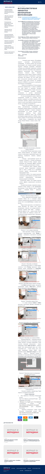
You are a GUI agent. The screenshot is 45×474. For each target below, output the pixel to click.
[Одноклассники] (25, 417)
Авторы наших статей (36, 468)
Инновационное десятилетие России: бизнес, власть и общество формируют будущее (9, 25)
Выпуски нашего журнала (21, 468)
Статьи (19, 6)
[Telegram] (30, 417)
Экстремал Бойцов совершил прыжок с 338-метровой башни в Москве (9, 11)
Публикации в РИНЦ (28, 470)
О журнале (13, 468)
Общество (26, 438)
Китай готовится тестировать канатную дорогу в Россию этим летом (9, 47)
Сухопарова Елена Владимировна (31, 18)
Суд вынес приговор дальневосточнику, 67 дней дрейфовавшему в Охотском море (9, 36)
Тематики (29, 468)
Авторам (21, 470)
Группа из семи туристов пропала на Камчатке (9, 52)
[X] (36, 417)
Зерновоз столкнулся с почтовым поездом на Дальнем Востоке (9, 42)
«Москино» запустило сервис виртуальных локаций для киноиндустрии (8, 17)
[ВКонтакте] (20, 417)
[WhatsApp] (25, 420)
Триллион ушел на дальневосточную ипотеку (8, 31)
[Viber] (20, 420)
